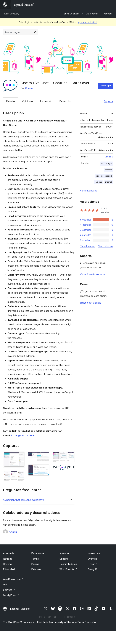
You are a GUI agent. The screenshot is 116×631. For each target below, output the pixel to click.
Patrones (36, 569)
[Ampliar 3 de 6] (45, 455)
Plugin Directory (11, 13)
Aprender (64, 553)
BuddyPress (11, 595)
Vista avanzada (88, 190)
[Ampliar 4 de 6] (45, 467)
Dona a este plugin (90, 302)
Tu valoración (87, 246)
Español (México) (20, 608)
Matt (7, 584)
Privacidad (9, 569)
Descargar (105, 85)
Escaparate (37, 553)
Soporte (108, 101)
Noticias (7, 558)
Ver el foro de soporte (92, 274)
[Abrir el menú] (111, 4)
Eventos (92, 558)
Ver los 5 (109, 156)
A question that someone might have (23, 500)
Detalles (10, 101)
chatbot (108, 170)
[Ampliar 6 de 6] (70, 468)
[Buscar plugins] (35, 32)
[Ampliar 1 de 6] (21, 455)
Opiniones (27, 101)
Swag (92, 569)
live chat (98, 182)
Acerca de (8, 553)
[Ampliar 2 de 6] (21, 474)
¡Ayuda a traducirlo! (87, 22)
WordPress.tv (68, 569)
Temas (35, 558)
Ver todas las (105, 246)
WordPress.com (13, 579)
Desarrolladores (68, 564)
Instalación (46, 101)
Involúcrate (94, 553)
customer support (104, 176)
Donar (93, 564)
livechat (108, 182)
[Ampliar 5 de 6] (70, 455)
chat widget (106, 163)
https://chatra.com (22, 435)
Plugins (35, 564)
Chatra (29, 88)
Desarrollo (65, 101)
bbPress (9, 589)
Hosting (7, 564)
